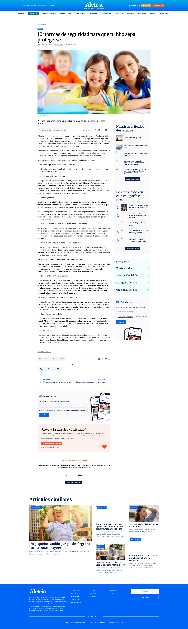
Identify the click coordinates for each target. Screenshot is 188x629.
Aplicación (93, 596)
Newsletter (93, 594)
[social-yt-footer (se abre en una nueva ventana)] (88, 616)
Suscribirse (144, 591)
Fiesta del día (124, 268)
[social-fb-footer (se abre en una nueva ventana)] (92, 616)
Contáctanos (112, 622)
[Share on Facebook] (95, 130)
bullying (41, 369)
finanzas (100, 546)
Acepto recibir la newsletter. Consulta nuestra (63, 410)
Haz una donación (80, 622)
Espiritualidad (93, 14)
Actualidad (130, 14)
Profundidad (81, 14)
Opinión (71, 14)
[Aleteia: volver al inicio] (94, 4)
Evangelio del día (126, 282)
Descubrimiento (106, 14)
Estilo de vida (119, 14)
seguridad (57, 369)
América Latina (163, 14)
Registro (145, 5)
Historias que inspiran (49, 14)
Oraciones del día (126, 289)
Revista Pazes (59, 45)
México (152, 14)
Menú (22, 14)
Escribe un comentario (74, 482)
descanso (134, 508)
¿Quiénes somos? (93, 622)
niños (49, 369)
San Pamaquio (100, 9)
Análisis (62, 14)
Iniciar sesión (136, 5)
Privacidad (120, 622)
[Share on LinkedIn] (99, 130)
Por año (111, 594)
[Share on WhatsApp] (109, 130)
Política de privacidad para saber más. (75, 410)
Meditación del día (127, 275)
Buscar (52, 5)
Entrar (80, 475)
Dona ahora (157, 5)
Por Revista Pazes (44, 351)
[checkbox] (40, 410)
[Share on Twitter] (102, 130)
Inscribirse (44, 415)
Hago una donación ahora (50, 444)
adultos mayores (36, 508)
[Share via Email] (106, 130)
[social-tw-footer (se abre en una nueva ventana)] (96, 616)
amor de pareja (135, 539)
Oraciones (32, 14)
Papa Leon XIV (141, 14)
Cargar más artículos (132, 179)
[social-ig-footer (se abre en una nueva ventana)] (99, 616)
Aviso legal (103, 622)
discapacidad (102, 508)
